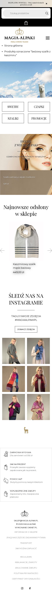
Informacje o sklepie (26, 532)
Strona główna (13, 45)
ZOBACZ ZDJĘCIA (26, 329)
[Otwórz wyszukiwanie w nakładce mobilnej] (26, 13)
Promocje (39, 118)
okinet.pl (32, 527)
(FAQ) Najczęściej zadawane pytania (26, 537)
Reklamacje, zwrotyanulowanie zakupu (26, 565)
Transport (26, 543)
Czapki (39, 107)
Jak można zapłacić (26, 548)
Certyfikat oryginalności (26, 579)
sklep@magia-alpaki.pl (26, 520)
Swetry (13, 107)
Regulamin (26, 557)
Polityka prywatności (26, 573)
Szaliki (13, 118)
